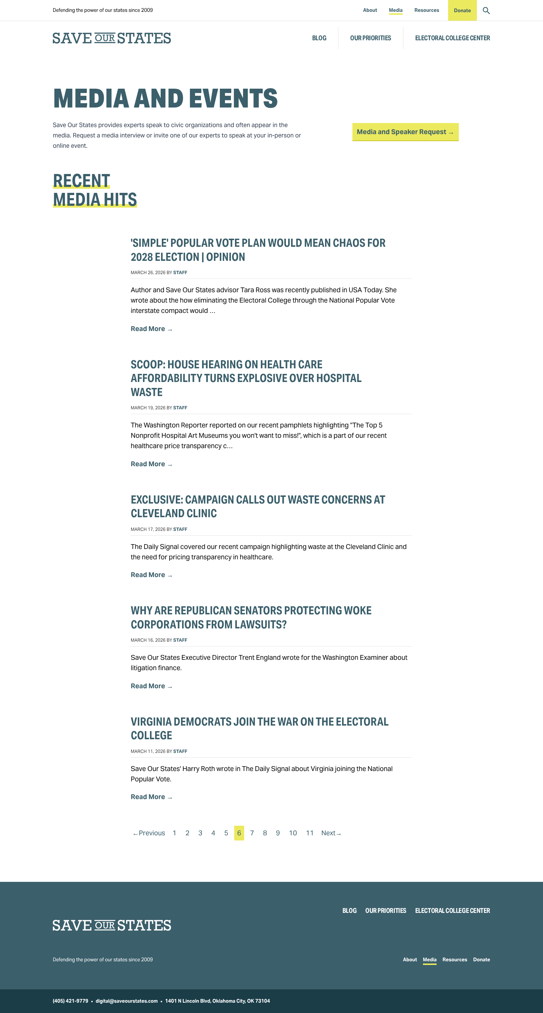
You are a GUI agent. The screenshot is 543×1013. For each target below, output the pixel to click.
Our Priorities (370, 38)
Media (430, 959)
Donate (462, 10)
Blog (319, 38)
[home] (112, 38)
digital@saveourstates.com (127, 1001)
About (410, 959)
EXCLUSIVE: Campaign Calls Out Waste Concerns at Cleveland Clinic (258, 506)
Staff (180, 272)
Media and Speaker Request (402, 131)
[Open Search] (486, 10)
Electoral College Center (452, 38)
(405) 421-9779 (70, 1001)
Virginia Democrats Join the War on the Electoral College (260, 728)
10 (293, 833)
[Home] (112, 925)
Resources (455, 959)
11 (310, 833)
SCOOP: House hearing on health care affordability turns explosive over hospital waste (246, 378)
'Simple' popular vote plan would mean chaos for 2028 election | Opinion (258, 250)
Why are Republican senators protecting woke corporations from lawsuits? (251, 617)
